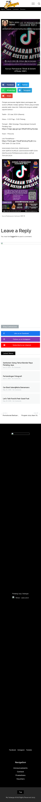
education (27, 29)
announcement (8, 29)
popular (38, 29)
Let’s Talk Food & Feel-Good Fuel (16, 399)
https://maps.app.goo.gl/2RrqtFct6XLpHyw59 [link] (20, 129)
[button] (3, 9)
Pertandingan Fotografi (12, 376)
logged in (13, 236)
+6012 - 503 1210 (22, 598)
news (33, 29)
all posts (12, 24)
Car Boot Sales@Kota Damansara (16, 387)
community (18, 29)
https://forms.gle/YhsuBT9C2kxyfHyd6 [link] (17, 141)
